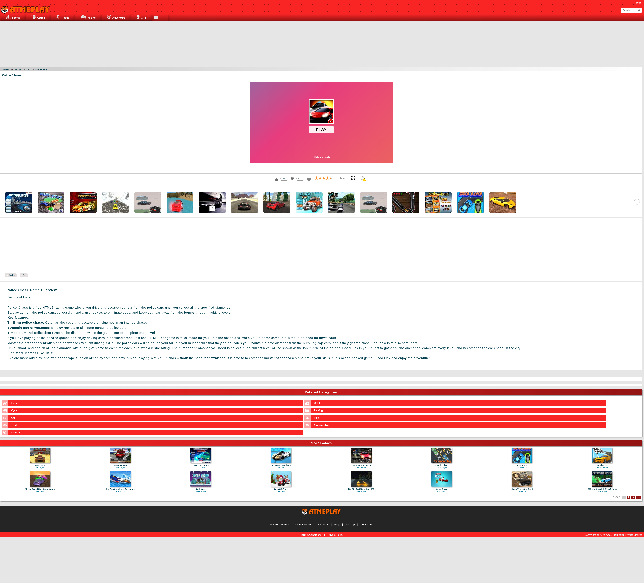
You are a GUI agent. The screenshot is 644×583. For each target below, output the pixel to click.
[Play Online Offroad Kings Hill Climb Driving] (602, 479)
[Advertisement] (322, 44)
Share (342, 178)
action (41, 17)
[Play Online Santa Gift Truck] (281, 479)
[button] (639, 10)
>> (638, 497)
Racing (12, 275)
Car (24, 275)
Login (638, 3)
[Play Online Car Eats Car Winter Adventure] (120, 479)
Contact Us (367, 524)
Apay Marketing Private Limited (624, 534)
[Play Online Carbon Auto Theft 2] (361, 455)
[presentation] (8, 202)
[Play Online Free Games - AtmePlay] (25, 7)
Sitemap (350, 524)
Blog (337, 524)
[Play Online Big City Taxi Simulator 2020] (361, 479)
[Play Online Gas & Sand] (40, 455)
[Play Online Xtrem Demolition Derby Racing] (40, 479)
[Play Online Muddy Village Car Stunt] (522, 479)
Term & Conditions (310, 534)
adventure (118, 17)
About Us (323, 524)
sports (16, 17)
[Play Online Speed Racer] (522, 455)
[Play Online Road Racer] (602, 455)
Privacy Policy (335, 534)
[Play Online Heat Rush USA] (120, 455)
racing (91, 17)
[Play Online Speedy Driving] (441, 455)
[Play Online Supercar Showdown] (281, 455)
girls (143, 17)
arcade (65, 17)
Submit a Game (303, 524)
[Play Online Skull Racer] (200, 479)
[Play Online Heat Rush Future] (200, 455)
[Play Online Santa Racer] (441, 479)
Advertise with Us (279, 524)
